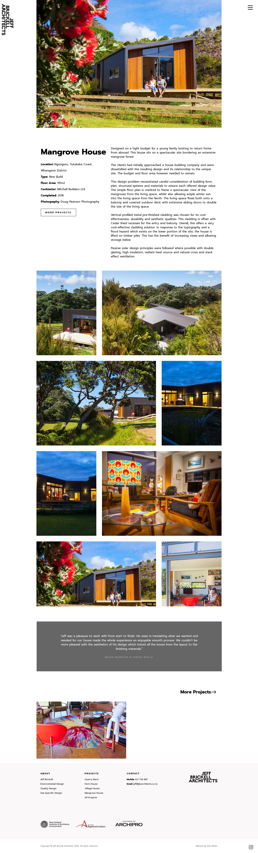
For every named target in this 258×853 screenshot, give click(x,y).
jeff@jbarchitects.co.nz (145, 784)
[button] (250, 7)
